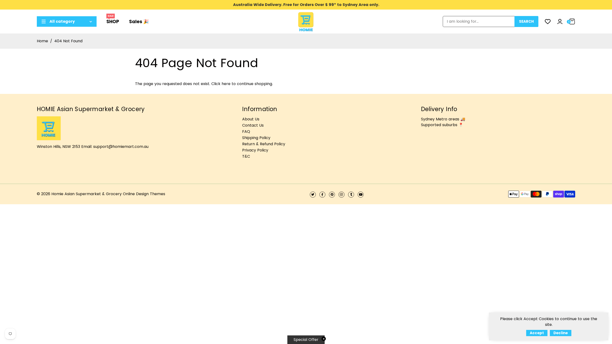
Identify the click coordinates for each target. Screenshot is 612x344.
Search (526, 21)
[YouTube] (361, 195)
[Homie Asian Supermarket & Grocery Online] (306, 21)
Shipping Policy (256, 137)
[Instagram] (341, 195)
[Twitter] (313, 195)
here (226, 83)
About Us (250, 119)
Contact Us (253, 125)
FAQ (246, 131)
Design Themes (150, 194)
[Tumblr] (351, 195)
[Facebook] (322, 195)
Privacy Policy (255, 150)
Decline (560, 332)
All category (62, 21)
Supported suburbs (439, 125)
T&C (246, 156)
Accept (537, 332)
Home (42, 41)
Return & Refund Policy (263, 144)
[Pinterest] (332, 195)
